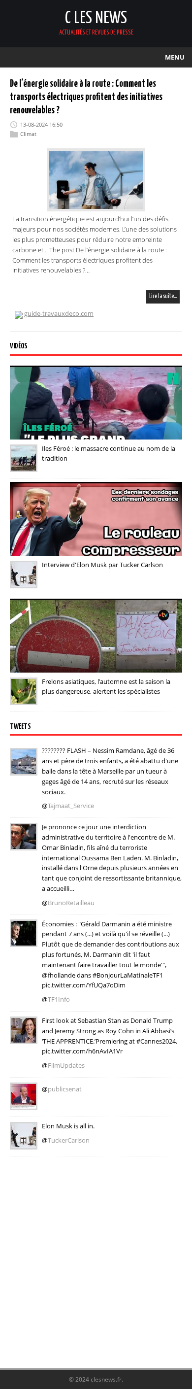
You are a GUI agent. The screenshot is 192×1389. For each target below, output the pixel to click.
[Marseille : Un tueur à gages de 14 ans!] (23, 769)
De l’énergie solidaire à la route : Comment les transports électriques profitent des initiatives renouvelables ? (86, 97)
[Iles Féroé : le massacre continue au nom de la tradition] (23, 465)
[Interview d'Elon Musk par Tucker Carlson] (23, 581)
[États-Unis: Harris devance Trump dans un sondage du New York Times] (23, 1037)
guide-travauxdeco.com (59, 313)
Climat (28, 133)
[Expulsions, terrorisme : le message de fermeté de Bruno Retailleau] (23, 843)
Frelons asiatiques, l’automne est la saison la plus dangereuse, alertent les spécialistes (106, 686)
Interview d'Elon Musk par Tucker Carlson (102, 564)
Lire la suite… (163, 296)
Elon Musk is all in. (68, 1125)
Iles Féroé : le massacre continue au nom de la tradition (108, 453)
